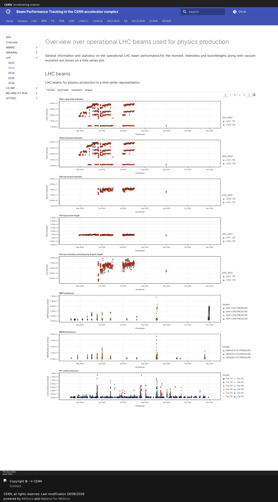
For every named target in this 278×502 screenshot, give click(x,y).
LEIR (71, 20)
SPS (44, 20)
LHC (34, 20)
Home (9, 20)
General (22, 20)
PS (52, 20)
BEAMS (166, 20)
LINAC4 (98, 20)
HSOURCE (113, 20)
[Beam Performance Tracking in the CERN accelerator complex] (8, 11)
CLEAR (153, 20)
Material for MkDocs (55, 498)
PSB (61, 20)
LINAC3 (83, 20)
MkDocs (27, 498)
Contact (15, 486)
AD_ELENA (138, 20)
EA (125, 20)
